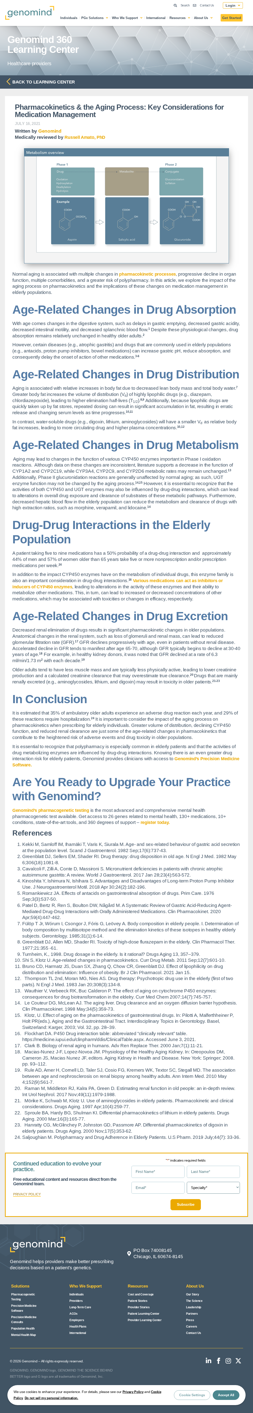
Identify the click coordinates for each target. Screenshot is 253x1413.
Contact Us (193, 1333)
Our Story (192, 1294)
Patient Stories (138, 1301)
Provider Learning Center (145, 1320)
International (156, 18)
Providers (76, 1301)
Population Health (23, 1328)
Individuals (68, 18)
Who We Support (125, 18)
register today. (155, 822)
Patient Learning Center (143, 1313)
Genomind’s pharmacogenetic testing (50, 810)
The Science (194, 1301)
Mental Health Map (23, 1335)
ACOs (73, 1313)
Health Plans (77, 1326)
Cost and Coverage (141, 1294)
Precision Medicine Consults (24, 1319)
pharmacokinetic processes (147, 274)
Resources (177, 18)
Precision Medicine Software (24, 1308)
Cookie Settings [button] (192, 1395)
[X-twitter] (238, 1361)
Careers (191, 1326)
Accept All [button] (226, 1395)
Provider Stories (138, 1307)
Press (190, 1320)
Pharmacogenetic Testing (23, 1297)
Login (230, 5)
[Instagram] (228, 1361)
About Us (201, 18)
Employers (76, 1320)
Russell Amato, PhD (84, 137)
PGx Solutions (92, 18)
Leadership (193, 1307)
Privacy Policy (133, 1392)
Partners (192, 1313)
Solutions (20, 1286)
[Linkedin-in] (208, 1361)
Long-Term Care (80, 1307)
